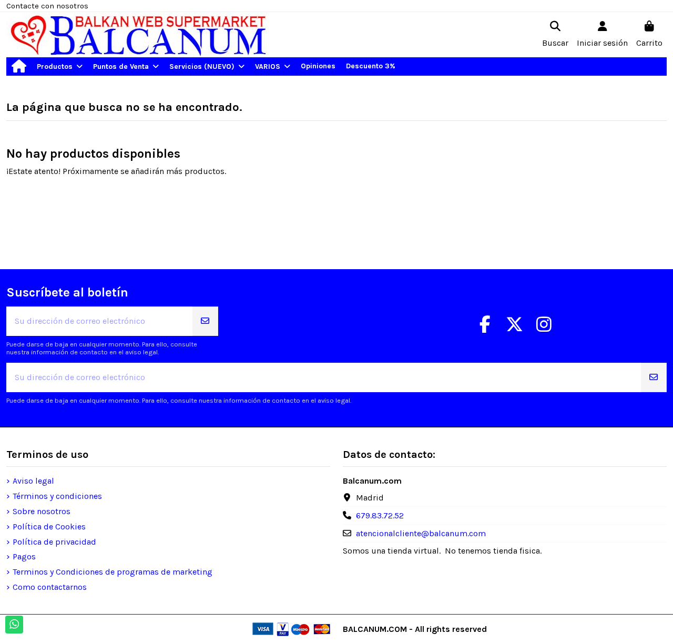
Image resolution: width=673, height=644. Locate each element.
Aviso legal (33, 481)
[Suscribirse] (205, 321)
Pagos (24, 556)
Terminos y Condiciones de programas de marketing (112, 572)
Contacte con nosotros (47, 6)
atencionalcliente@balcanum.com (421, 533)
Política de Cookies (49, 526)
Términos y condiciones (57, 496)
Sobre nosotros (41, 511)
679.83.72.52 (380, 515)
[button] (60, 66)
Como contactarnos (50, 587)
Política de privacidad (54, 542)
